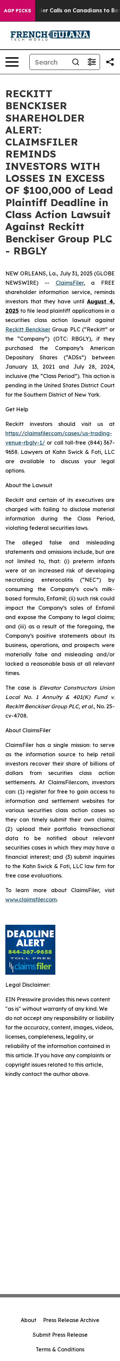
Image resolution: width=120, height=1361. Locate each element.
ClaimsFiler (70, 282)
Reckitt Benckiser (27, 329)
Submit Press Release (60, 1334)
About (28, 1320)
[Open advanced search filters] (92, 62)
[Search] (76, 62)
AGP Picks (17, 11)
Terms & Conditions (60, 1349)
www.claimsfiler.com (31, 899)
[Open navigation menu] (12, 62)
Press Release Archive (71, 1320)
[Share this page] (110, 62)
